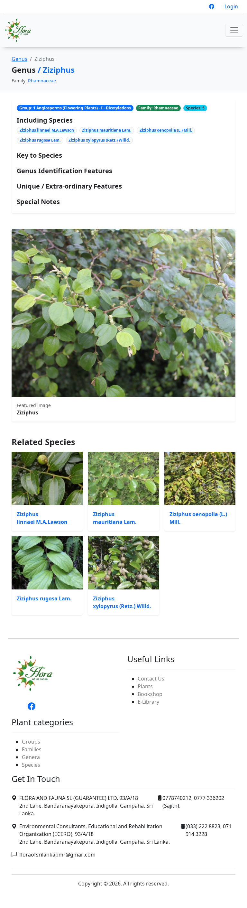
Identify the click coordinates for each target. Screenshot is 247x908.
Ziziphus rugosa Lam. (40, 140)
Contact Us (151, 678)
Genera (31, 757)
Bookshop (150, 694)
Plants (145, 686)
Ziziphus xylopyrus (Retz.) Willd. (99, 140)
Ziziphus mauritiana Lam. (106, 130)
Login (231, 6)
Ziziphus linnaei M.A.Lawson (47, 130)
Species (31, 764)
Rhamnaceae (42, 81)
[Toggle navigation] (234, 30)
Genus (19, 58)
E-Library (148, 701)
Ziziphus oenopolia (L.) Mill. (166, 130)
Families (31, 749)
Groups (31, 741)
